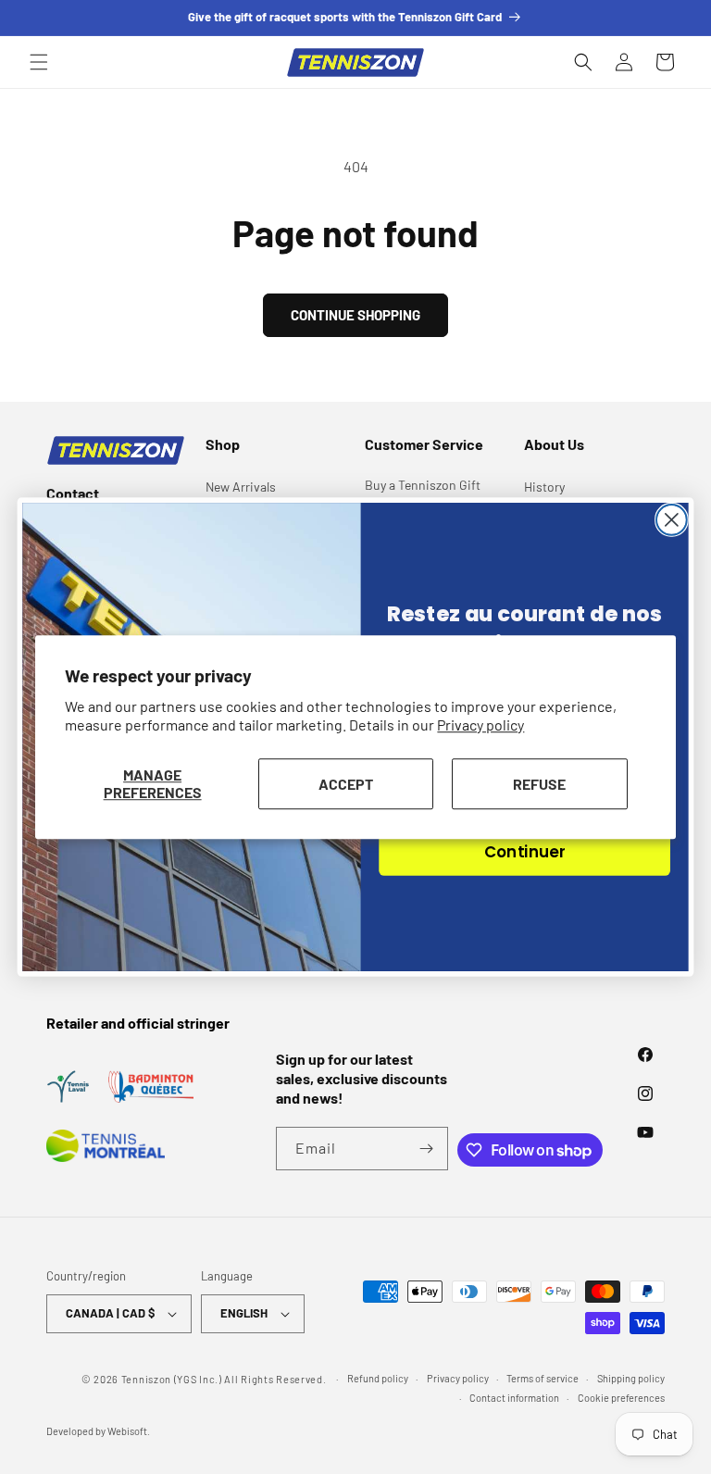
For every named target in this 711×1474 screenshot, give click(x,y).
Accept (345, 784)
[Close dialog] (671, 520)
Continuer (524, 851)
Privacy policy (480, 725)
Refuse (539, 784)
